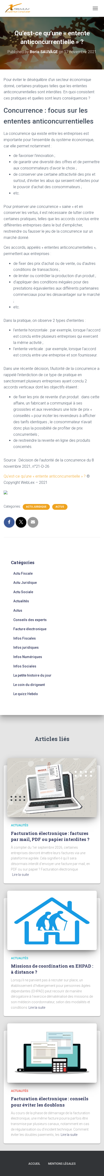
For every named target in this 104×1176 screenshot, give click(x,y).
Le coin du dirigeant (29, 685)
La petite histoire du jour (32, 675)
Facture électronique (29, 629)
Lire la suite (20, 875)
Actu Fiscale (23, 573)
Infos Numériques (27, 657)
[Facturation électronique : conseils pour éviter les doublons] (52, 1053)
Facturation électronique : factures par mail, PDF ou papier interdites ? (50, 836)
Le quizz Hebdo (25, 694)
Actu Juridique (36, 506)
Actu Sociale (23, 592)
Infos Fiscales (24, 638)
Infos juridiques (26, 647)
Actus (60, 506)
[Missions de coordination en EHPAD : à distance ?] (52, 920)
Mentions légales (62, 1163)
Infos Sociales (24, 666)
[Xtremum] (19, 8)
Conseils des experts (30, 620)
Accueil (34, 1163)
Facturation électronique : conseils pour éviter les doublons (49, 1102)
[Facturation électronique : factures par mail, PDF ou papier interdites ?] (52, 787)
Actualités (21, 601)
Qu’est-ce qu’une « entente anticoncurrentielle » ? (45, 476)
